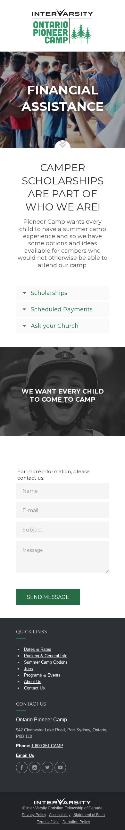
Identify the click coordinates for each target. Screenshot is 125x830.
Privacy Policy (34, 815)
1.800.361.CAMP (47, 745)
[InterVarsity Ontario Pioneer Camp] (62, 26)
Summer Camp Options (46, 662)
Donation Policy (76, 822)
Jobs (28, 668)
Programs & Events (42, 675)
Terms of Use (48, 822)
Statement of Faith (89, 815)
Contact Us (34, 688)
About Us (32, 681)
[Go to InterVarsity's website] (62, 801)
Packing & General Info (45, 655)
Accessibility (60, 815)
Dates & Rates (37, 649)
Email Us (25, 755)
